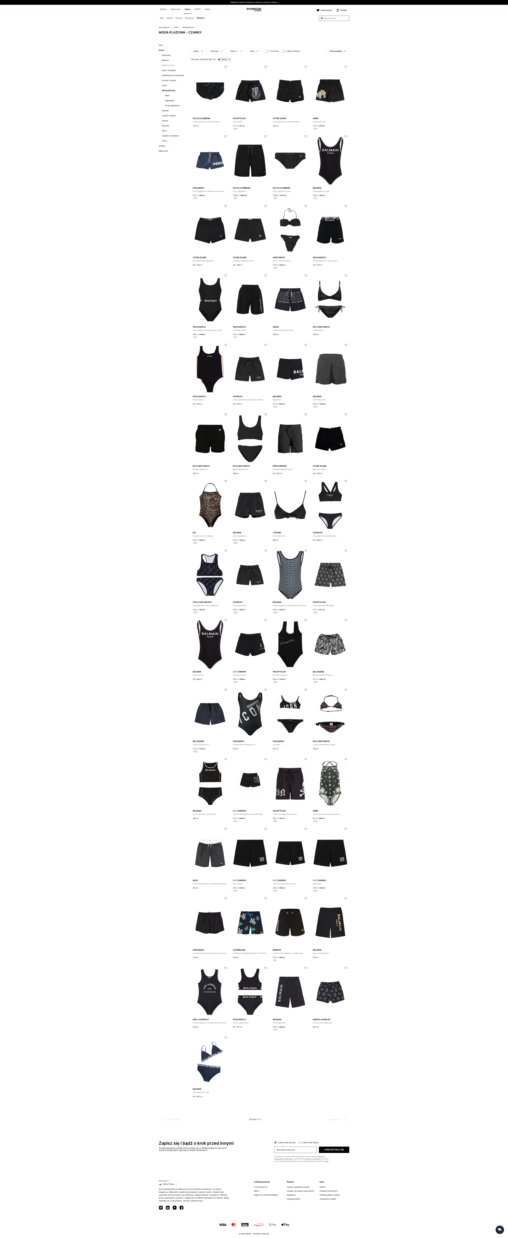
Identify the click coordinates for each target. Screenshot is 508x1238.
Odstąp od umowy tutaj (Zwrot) (300, 1191)
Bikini (167, 96)
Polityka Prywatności (329, 1191)
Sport (164, 131)
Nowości (201, 18)
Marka (196, 51)
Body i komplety (169, 70)
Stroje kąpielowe (172, 106)
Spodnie (165, 126)
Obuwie (178, 18)
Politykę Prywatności (313, 1159)
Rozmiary (215, 51)
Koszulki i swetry (169, 80)
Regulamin (291, 1195)
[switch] (271, 51)
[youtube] (175, 1208)
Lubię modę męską (310, 1143)
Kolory (234, 51)
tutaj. (327, 1161)
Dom (161, 45)
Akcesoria (189, 18)
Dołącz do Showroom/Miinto (266, 1195)
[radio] (275, 1142)
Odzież (169, 18)
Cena (252, 51)
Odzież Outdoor (169, 116)
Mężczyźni (176, 9)
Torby (164, 141)
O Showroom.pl (260, 1187)
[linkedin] (168, 1208)
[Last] (345, 1119)
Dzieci (187, 9)
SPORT (198, 9)
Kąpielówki (169, 101)
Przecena (275, 51)
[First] (163, 1119)
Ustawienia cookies (328, 1199)
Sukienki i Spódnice (170, 136)
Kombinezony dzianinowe (173, 75)
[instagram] (161, 1208)
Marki (207, 9)
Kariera (323, 1187)
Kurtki (164, 86)
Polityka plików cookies (330, 1195)
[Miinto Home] (254, 10)
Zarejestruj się (334, 1150)
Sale (162, 18)
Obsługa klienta (293, 1199)
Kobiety (163, 9)
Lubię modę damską (286, 1143)
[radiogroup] (311, 1142)
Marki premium (293, 51)
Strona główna (164, 27)
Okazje (165, 121)
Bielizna (165, 60)
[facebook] (181, 1208)
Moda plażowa (168, 91)
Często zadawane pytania (298, 1187)
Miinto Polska (168, 1184)
